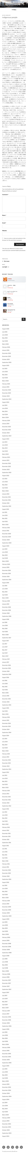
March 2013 (5, 787)
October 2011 (5, 839)
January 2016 (5, 695)
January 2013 (5, 793)
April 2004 (5, 1111)
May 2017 (4, 650)
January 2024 (5, 423)
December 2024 (6, 390)
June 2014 (5, 741)
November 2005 (6, 1056)
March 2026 (5, 344)
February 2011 (6, 864)
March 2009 (5, 934)
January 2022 (5, 494)
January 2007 (5, 1014)
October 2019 (5, 576)
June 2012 (5, 815)
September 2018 (6, 616)
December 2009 (6, 907)
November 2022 (6, 466)
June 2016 (5, 683)
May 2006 (5, 1038)
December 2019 (6, 570)
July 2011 (4, 848)
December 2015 (6, 699)
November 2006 (6, 1020)
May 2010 (4, 891)
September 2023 (6, 436)
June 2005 (5, 1072)
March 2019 (5, 598)
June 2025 (5, 371)
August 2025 (5, 365)
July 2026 (4, 332)
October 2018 (5, 613)
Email (4, 223)
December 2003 (6, 1124)
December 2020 (6, 533)
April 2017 (5, 653)
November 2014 (6, 726)
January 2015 (5, 720)
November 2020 (6, 536)
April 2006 (5, 1041)
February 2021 (6, 527)
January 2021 (5, 530)
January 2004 (5, 1121)
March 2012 (5, 824)
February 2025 (6, 384)
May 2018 (4, 628)
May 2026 (5, 338)
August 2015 (5, 708)
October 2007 (6, 986)
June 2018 (5, 625)
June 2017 (5, 647)
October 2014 (5, 729)
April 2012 (5, 821)
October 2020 (6, 540)
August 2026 (5, 329)
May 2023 (5, 448)
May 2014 (4, 744)
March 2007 (5, 1007)
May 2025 (5, 374)
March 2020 (5, 561)
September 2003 (6, 1133)
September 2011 (6, 842)
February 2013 (6, 790)
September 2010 (6, 879)
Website (4, 230)
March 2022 (5, 491)
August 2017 (5, 640)
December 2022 (6, 463)
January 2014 (5, 757)
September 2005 (6, 1062)
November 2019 (6, 573)
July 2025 (4, 368)
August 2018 (5, 619)
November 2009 (6, 910)
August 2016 (5, 677)
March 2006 (5, 1044)
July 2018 (4, 622)
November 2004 (6, 1090)
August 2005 (5, 1066)
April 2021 (5, 521)
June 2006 (5, 1035)
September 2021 (6, 506)
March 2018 (5, 634)
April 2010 (5, 894)
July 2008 (4, 958)
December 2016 (6, 665)
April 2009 (5, 931)
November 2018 (6, 610)
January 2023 (5, 460)
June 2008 (5, 962)
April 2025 (5, 377)
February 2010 (6, 900)
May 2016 (4, 686)
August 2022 (5, 475)
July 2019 (4, 585)
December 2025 (6, 353)
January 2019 (5, 604)
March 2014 (5, 751)
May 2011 (4, 855)
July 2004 (4, 1102)
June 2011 (4, 851)
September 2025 (6, 362)
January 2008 (5, 977)
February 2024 (6, 420)
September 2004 (6, 1096)
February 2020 (6, 564)
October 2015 (5, 702)
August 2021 (5, 509)
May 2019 (4, 591)
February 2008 (6, 974)
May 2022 (4, 484)
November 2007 (6, 983)
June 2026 (5, 335)
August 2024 (5, 402)
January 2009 (5, 940)
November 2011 (6, 836)
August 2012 (5, 809)
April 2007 (5, 1004)
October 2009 (6, 913)
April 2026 (5, 341)
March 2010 (5, 897)
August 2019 (5, 582)
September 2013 (6, 769)
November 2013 (6, 763)
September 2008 (6, 952)
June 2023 (5, 445)
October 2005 (6, 1059)
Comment (5, 194)
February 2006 (6, 1047)
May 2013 (4, 781)
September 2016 (6, 674)
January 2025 (5, 387)
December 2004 (6, 1087)
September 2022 (6, 472)
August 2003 (5, 1136)
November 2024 (6, 393)
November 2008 (6, 946)
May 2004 (5, 1108)
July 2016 (4, 680)
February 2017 (6, 659)
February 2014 (6, 754)
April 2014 (5, 748)
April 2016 (5, 689)
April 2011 (4, 858)
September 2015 (6, 705)
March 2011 (5, 861)
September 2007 (6, 989)
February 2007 (6, 1010)
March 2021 (5, 524)
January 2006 (5, 1050)
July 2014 (4, 738)
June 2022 (5, 481)
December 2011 (6, 833)
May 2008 (5, 965)
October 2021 (5, 503)
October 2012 (5, 803)
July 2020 (4, 549)
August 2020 (5, 546)
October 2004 (6, 1093)
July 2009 (4, 922)
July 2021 (4, 512)
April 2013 (5, 784)
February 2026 (6, 347)
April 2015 (5, 711)
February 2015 (6, 717)
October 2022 (6, 469)
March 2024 (5, 417)
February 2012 (6, 827)
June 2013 (5, 778)
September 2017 (6, 637)
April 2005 (5, 1078)
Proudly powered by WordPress (9, 1151)
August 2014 (5, 735)
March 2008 (5, 971)
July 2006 (4, 1032)
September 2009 (6, 916)
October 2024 (6, 396)
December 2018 (6, 607)
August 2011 (5, 845)
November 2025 (6, 356)
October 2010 (5, 876)
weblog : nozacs (12, 2)
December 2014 (6, 723)
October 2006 (6, 1023)
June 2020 (5, 552)
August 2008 (5, 955)
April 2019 (5, 595)
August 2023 (5, 439)
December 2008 (6, 943)
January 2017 (5, 662)
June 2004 (5, 1105)
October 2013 (5, 766)
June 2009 (5, 925)
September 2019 (6, 579)
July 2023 (4, 442)
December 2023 (6, 426)
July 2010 (4, 885)
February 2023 (6, 457)
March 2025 (5, 381)
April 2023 (5, 451)
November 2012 (6, 799)
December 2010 (6, 870)
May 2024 (5, 411)
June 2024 (5, 408)
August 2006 (5, 1029)
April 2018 (5, 631)
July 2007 (4, 995)
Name (4, 215)
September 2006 (6, 1026)
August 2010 (5, 882)
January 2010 (5, 903)
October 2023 (6, 432)
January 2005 (5, 1084)
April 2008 (5, 968)
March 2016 (5, 692)
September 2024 (6, 399)
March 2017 (5, 656)
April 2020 (5, 558)
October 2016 (5, 671)
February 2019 (6, 601)
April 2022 (5, 488)
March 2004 (5, 1115)
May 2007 (5, 1001)
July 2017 (4, 643)
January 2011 (5, 867)
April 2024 (5, 414)
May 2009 (5, 928)
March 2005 (5, 1081)
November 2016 (6, 668)
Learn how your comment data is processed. (13, 250)
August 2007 (5, 992)
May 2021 (4, 518)
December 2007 (6, 980)
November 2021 (6, 500)
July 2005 (4, 1069)
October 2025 (6, 359)
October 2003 (6, 1130)
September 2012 (6, 806)
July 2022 (4, 478)
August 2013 (5, 772)
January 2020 (5, 567)
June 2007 (5, 998)
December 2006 (6, 1017)
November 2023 (6, 429)
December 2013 (6, 760)
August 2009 (5, 919)
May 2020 (5, 555)
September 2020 (6, 543)
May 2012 (4, 818)
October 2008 (6, 949)
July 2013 (4, 775)
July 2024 (4, 405)
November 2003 (6, 1127)
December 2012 (6, 796)
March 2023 (5, 454)
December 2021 (6, 497)
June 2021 (5, 515)
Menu (14, 9)
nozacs (10, 278)
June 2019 (5, 588)
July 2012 (4, 812)
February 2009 (6, 937)
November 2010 (6, 873)
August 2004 (5, 1099)
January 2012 (5, 830)
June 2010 (5, 888)
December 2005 (6, 1053)
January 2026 (5, 350)
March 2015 (5, 714)
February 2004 (6, 1118)
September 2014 (6, 732)
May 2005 (5, 1075)
